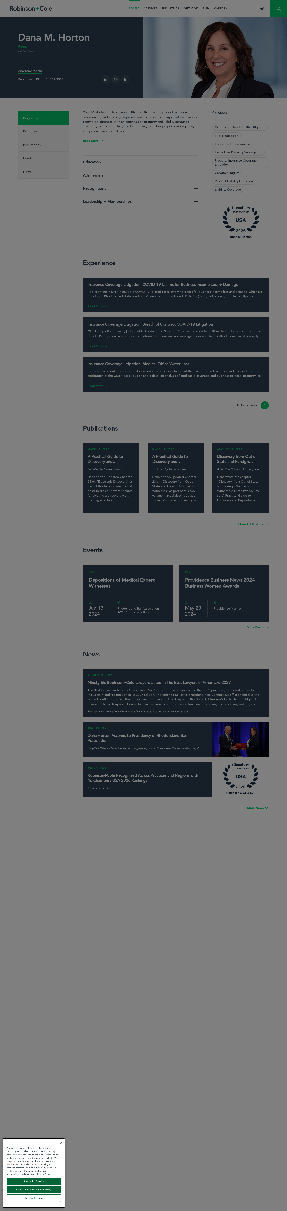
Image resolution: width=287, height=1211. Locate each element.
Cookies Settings (34, 1198)
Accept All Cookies (34, 1181)
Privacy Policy (43, 1174)
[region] (34, 1173)
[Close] (60, 1143)
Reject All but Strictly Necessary (33, 1189)
